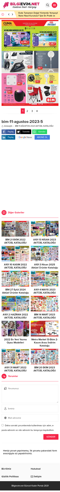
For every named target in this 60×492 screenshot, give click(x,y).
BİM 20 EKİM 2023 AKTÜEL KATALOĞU (45, 369)
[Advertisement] (30, 175)
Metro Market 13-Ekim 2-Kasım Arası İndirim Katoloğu (44, 342)
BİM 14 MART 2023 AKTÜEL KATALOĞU (45, 316)
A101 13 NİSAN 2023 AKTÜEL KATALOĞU (44, 241)
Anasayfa (8, 126)
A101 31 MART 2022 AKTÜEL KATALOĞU (15, 369)
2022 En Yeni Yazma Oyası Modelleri (15, 341)
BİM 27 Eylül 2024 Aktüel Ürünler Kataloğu (15, 291)
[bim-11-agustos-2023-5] (30, 104)
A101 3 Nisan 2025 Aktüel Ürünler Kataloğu (44, 266)
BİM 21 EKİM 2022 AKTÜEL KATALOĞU (15, 241)
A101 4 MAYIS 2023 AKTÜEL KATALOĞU (45, 291)
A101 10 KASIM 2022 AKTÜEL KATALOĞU (15, 266)
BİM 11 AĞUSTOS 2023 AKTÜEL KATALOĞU (34, 126)
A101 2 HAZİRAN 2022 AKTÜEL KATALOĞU (15, 316)
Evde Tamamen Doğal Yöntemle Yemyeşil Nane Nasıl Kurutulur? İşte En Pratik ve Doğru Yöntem (38, 16)
